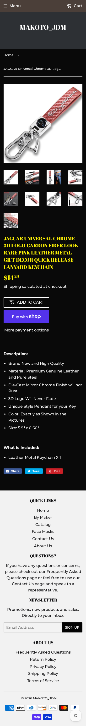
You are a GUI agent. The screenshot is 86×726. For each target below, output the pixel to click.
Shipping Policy (43, 673)
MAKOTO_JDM (43, 27)
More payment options (26, 330)
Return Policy (43, 659)
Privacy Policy (43, 666)
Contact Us (43, 539)
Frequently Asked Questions (43, 652)
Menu (15, 6)
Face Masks (43, 531)
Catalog (43, 524)
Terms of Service (43, 681)
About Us (43, 546)
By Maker (43, 517)
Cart (77, 6)
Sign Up (72, 627)
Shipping (12, 286)
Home (8, 55)
